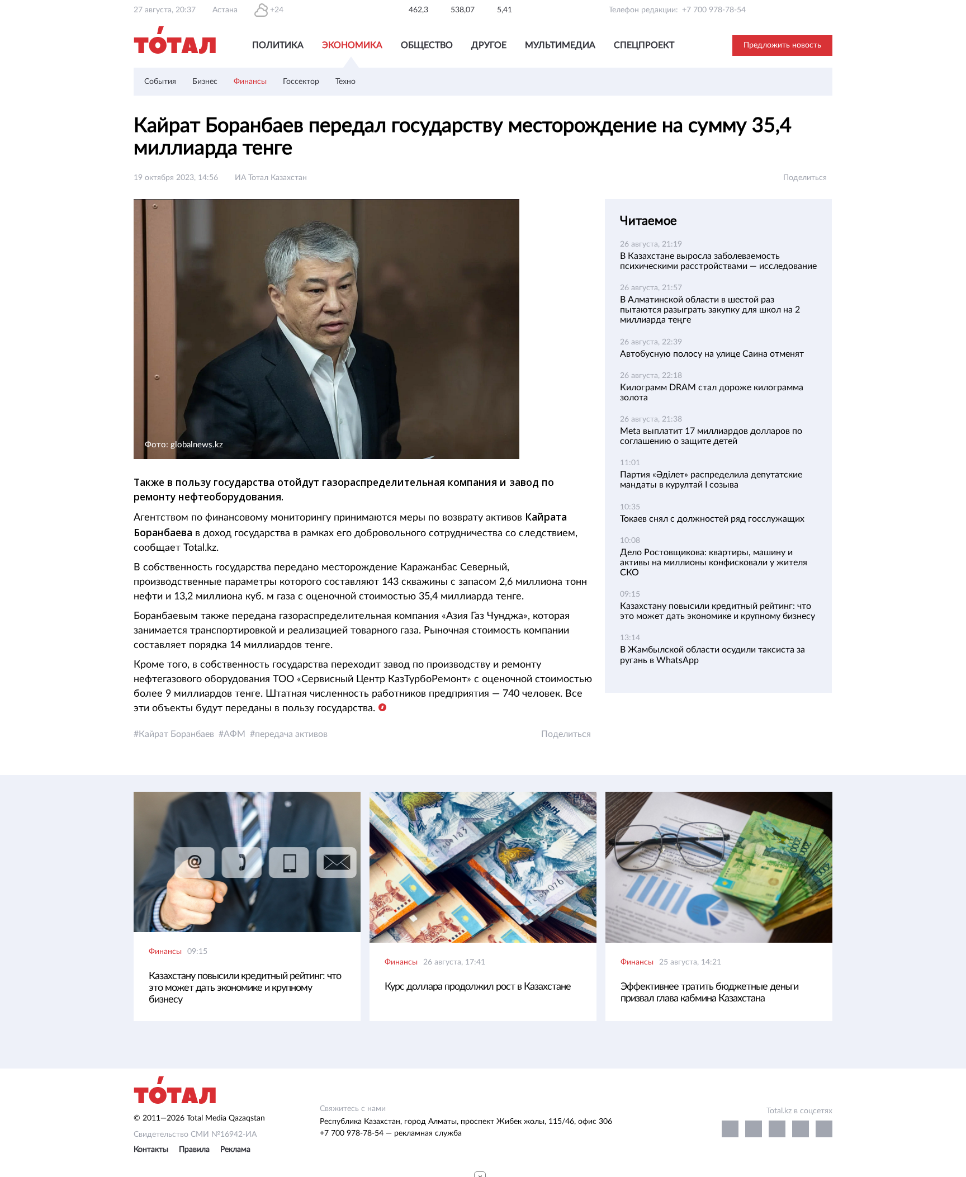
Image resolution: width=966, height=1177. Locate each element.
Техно (345, 82)
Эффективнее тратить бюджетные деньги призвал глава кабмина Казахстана (709, 993)
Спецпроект (644, 45)
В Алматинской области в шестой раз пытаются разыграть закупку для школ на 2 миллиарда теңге (710, 309)
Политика (278, 45)
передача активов (291, 734)
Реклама (235, 1150)
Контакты (151, 1150)
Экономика (352, 45)
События (160, 82)
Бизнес (204, 82)
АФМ (234, 734)
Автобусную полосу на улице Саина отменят (712, 353)
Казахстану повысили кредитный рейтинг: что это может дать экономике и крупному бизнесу (245, 988)
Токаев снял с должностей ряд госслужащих (712, 518)
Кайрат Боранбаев (176, 734)
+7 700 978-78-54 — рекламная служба (391, 1133)
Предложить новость (782, 45)
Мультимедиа (560, 45)
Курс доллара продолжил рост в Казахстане (478, 987)
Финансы (250, 82)
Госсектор (301, 82)
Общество (427, 45)
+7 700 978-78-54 (714, 10)
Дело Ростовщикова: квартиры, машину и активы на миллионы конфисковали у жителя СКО (713, 562)
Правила (194, 1150)
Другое (488, 45)
